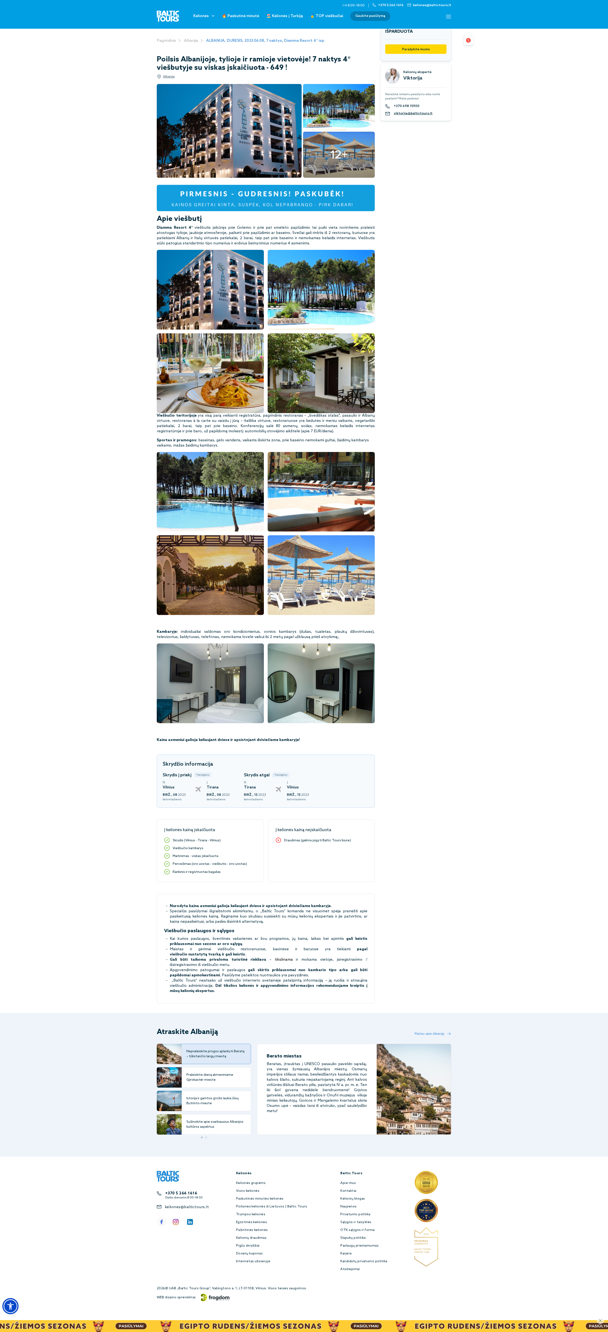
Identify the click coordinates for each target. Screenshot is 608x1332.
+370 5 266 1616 (181, 1193)
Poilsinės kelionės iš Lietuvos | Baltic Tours (271, 1207)
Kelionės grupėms (251, 1183)
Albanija (191, 40)
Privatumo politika (355, 1214)
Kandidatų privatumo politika (363, 1261)
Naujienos (348, 1207)
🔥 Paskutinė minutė (240, 16)
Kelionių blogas (352, 1199)
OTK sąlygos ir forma (357, 1230)
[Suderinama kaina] (468, 40)
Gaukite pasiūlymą (370, 16)
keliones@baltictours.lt (187, 1207)
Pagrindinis (166, 40)
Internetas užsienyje (253, 1261)
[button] (10, 1306)
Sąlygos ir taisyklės (355, 1222)
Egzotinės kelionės (251, 1222)
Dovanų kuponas (249, 1254)
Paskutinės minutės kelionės (260, 1199)
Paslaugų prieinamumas (359, 1246)
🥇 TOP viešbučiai (326, 16)
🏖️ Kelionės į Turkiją (284, 16)
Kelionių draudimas (251, 1238)
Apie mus (348, 1183)
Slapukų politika (353, 1238)
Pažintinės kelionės (252, 1230)
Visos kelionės (248, 1191)
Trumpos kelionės (251, 1214)
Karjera (346, 1254)
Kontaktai (348, 1191)
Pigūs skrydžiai (248, 1246)
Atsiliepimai (350, 1269)
